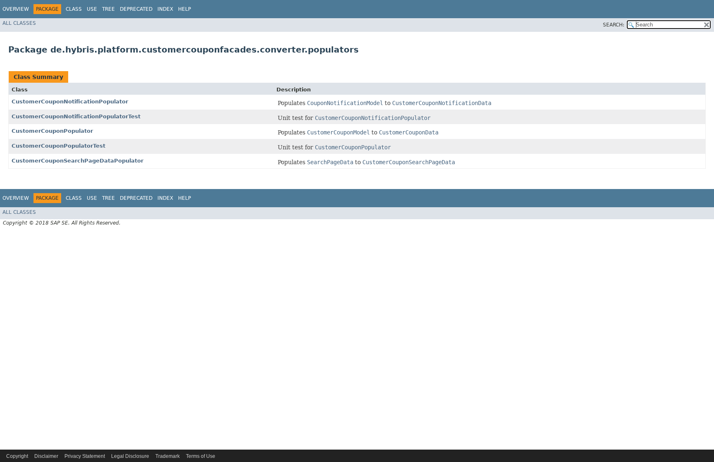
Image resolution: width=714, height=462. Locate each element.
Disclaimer (46, 456)
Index (165, 9)
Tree (108, 9)
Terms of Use (200, 456)
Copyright (17, 456)
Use (92, 9)
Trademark (167, 456)
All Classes (19, 23)
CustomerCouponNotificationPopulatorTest (76, 116)
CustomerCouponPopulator (52, 131)
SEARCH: (613, 25)
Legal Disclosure (130, 456)
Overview (15, 9)
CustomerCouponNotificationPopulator (70, 101)
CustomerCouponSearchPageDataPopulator (77, 161)
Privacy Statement (84, 456)
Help (184, 9)
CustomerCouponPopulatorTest (58, 146)
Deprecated (136, 9)
